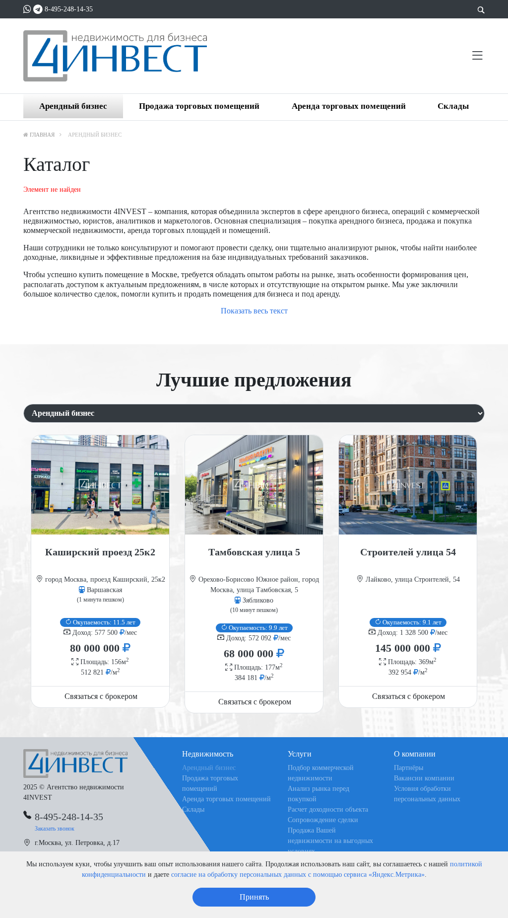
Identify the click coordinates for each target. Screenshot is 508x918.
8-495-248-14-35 (69, 9)
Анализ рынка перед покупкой (318, 794)
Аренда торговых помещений (349, 106)
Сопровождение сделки (323, 820)
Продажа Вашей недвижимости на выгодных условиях (330, 841)
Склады (453, 106)
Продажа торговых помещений (199, 106)
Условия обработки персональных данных (427, 794)
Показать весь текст (254, 310)
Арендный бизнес (73, 106)
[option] (100, 571)
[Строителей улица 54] (408, 485)
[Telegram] (38, 9)
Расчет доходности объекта (328, 809)
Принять (254, 897)
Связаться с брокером (100, 696)
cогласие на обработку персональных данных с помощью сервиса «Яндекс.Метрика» (298, 874)
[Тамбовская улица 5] (254, 485)
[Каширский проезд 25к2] (100, 485)
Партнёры (408, 767)
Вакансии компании (424, 778)
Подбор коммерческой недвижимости (321, 773)
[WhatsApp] (27, 9)
